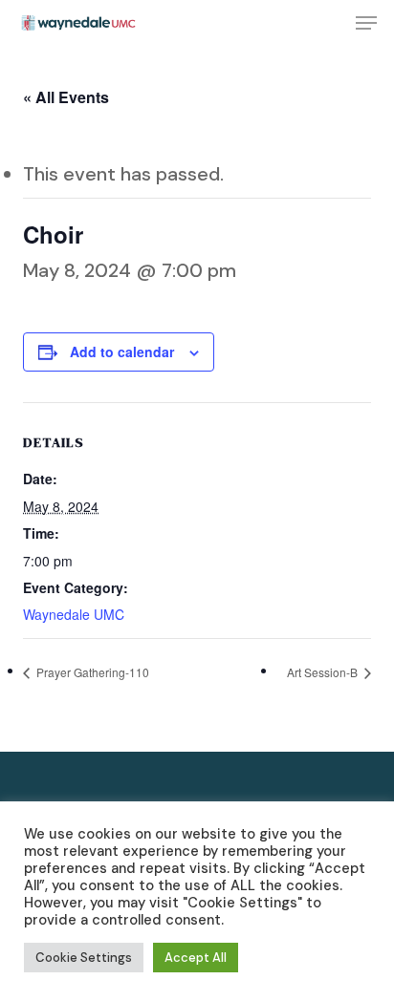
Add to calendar (122, 351)
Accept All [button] (195, 957)
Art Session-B (324, 672)
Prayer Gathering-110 (91, 672)
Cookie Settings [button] (83, 957)
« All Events (66, 97)
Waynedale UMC (73, 614)
